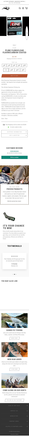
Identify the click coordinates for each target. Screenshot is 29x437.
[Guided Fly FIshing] (14, 320)
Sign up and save (14, 405)
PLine (14, 47)
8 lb (19, 65)
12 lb (6, 70)
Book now (14, 338)
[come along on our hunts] (14, 380)
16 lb (23, 70)
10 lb (24, 65)
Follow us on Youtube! (14, 400)
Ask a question (14, 135)
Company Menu (14, 421)
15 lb (17, 70)
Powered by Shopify (14, 434)
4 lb (9, 65)
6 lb (14, 65)
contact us (14, 410)
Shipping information (14, 131)
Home (14, 45)
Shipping (9, 58)
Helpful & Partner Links (14, 426)
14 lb (11, 70)
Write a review (14, 157)
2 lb (4, 65)
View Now (14, 369)
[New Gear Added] (14, 349)
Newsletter (14, 416)
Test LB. (14, 62)
